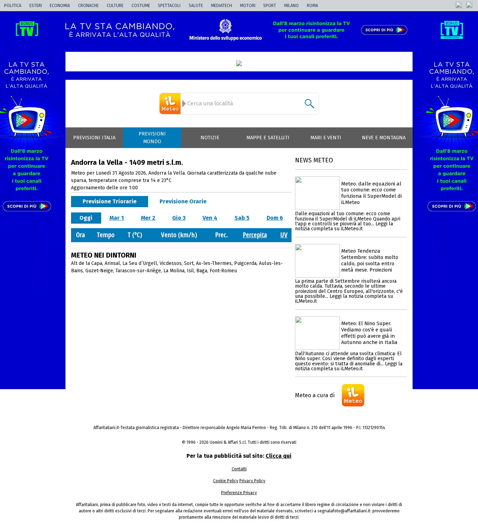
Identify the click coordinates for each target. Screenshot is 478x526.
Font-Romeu (223, 271)
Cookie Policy (225, 480)
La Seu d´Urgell (139, 263)
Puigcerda (245, 263)
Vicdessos (171, 263)
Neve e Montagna (384, 138)
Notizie (210, 138)
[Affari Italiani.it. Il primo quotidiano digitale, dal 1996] (239, 63)
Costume (141, 5)
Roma (312, 5)
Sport (269, 5)
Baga (201, 271)
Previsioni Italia (94, 138)
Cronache (88, 5)
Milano (291, 5)
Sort (189, 263)
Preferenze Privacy (239, 492)
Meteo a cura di (315, 395)
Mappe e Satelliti (267, 138)
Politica (12, 5)
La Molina (173, 271)
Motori (247, 5)
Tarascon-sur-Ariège (138, 271)
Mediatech (221, 5)
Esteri (35, 5)
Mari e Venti (326, 138)
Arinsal (112, 263)
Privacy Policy (252, 480)
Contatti (239, 469)
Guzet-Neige (99, 271)
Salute (196, 5)
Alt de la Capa (86, 263)
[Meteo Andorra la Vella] (171, 103)
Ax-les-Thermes (214, 263)
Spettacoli (169, 5)
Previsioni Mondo (152, 138)
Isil (190, 271)
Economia (60, 5)
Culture (115, 5)
